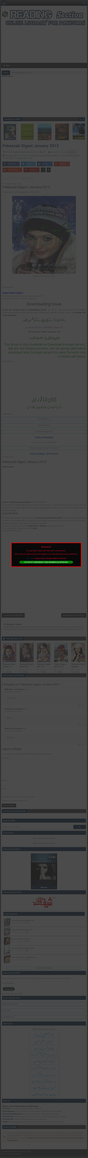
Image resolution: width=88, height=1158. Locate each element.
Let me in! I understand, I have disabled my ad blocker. (46, 562)
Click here (29, 558)
